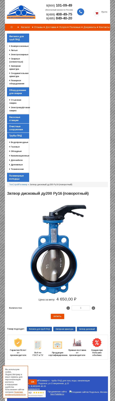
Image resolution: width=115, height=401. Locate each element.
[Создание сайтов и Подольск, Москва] (88, 392)
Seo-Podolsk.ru (57, 394)
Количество (15, 308)
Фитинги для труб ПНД (39, 329)
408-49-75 (59, 14)
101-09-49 (59, 5)
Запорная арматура (64, 329)
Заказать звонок (80, 11)
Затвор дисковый (87, 329)
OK (32, 382)
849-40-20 (59, 18)
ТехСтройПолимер (18, 184)
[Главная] (21, 11)
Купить (57, 316)
